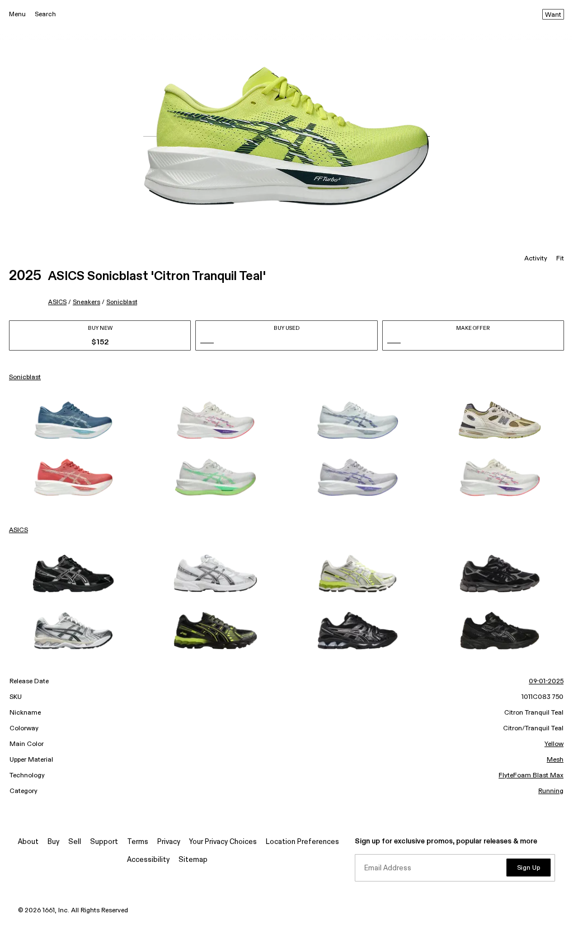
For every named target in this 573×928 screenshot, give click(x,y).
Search (45, 14)
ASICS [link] (18, 530)
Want (553, 15)
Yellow (553, 744)
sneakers (86, 302)
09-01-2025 (546, 681)
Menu (17, 14)
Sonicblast (121, 302)
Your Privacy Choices (223, 842)
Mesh (555, 760)
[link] (73, 420)
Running (550, 791)
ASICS (57, 302)
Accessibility (148, 860)
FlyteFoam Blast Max (531, 775)
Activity (535, 258)
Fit (560, 258)
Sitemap (193, 860)
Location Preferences (302, 842)
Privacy (168, 842)
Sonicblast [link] (25, 377)
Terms (137, 842)
